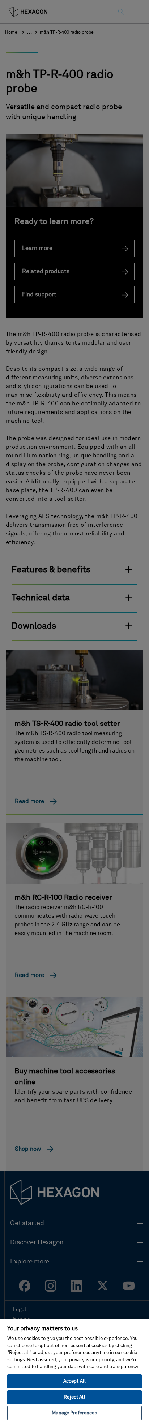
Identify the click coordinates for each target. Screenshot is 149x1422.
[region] (74, 1370)
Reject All (74, 1397)
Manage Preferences (74, 1413)
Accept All (74, 1381)
